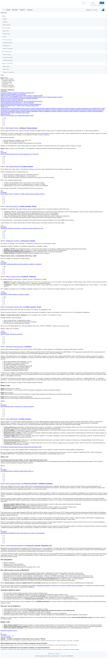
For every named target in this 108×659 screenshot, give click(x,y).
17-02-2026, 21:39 (17, 240)
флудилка (8, 112)
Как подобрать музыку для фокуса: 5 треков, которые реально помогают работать (23, 193)
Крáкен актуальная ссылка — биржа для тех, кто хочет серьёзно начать (20, 105)
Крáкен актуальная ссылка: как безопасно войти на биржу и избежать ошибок (22, 95)
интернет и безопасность (82, 108)
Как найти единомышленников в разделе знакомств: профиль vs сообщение (21, 264)
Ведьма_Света (10, 276)
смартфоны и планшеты (50, 111)
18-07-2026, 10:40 (16, 128)
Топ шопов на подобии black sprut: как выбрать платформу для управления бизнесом (25, 647)
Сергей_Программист (12, 545)
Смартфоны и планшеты (45, 483)
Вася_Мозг (9, 128)
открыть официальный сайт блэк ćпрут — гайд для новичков (17, 102)
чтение (23, 112)
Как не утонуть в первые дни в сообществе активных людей (17, 115)
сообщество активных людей (65, 111)
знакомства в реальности (63, 108)
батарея (9, 108)
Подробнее (4, 152)
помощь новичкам (93, 109)
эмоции (27, 112)
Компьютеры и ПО (46, 545)
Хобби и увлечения (28, 166)
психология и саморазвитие (8, 111)
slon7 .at (3, 465)
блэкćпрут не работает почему (9, 630)
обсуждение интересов (69, 109)
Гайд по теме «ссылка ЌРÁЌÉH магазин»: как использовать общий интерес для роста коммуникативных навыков (31, 97)
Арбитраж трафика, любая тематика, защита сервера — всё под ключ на (54, 655)
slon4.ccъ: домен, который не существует (12, 334)
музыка (54, 109)
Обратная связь (51, 653)
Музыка (34, 206)
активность (4, 108)
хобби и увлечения (16, 112)
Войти (102, 2)
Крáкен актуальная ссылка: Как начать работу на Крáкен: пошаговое (19, 98)
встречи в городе (25, 108)
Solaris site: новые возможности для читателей (13, 94)
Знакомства (32, 276)
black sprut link (32, 573)
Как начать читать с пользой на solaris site (12, 99)
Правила (22, 9)
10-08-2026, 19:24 (22, 545)
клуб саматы (93, 108)
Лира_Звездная (10, 166)
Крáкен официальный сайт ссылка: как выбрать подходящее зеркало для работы (24, 643)
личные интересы (24, 109)
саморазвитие (34, 111)
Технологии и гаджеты (28, 240)
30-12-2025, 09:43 (18, 276)
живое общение (46, 108)
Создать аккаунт (93, 5)
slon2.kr (3, 401)
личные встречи (14, 109)
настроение (59, 109)
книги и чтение (101, 108)
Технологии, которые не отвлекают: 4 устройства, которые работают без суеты (22, 228)
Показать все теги (5, 114)
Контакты (14, 9)
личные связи (33, 109)
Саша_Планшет (10, 483)
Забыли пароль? (101, 5)
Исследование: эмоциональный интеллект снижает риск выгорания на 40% (21, 447)
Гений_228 (8, 206)
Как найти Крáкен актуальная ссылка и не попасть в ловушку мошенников (21, 104)
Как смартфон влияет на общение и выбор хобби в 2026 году (17, 471)
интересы (73, 108)
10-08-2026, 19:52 (19, 483)
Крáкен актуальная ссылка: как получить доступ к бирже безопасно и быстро (21, 101)
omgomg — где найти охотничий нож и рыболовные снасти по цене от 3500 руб (23, 639)
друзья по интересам (35, 108)
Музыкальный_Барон (11, 307)
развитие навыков (26, 111)
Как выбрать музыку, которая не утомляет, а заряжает (15, 294)
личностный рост (5, 109)
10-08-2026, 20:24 (16, 419)
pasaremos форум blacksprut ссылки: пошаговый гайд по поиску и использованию (23, 533)
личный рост (48, 109)
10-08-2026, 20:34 (21, 346)
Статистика (29, 9)
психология (101, 109)
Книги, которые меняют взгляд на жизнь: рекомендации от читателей (19, 154)
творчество (76, 111)
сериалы (41, 111)
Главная (8, 9)
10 (9, 636)
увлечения (94, 111)
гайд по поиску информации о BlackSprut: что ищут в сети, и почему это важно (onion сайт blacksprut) (55, 585)
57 (12, 636)
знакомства (53, 108)
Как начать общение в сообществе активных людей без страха (17, 92)
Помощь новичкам (32, 128)
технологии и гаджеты (85, 111)
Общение (23, 128)
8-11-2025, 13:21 (21, 307)
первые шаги (83, 109)
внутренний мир (15, 108)
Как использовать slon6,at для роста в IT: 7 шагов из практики (17, 406)
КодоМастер (9, 240)
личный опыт (40, 109)
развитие (18, 111)
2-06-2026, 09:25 (18, 166)
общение (77, 109)
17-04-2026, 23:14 (16, 206)
